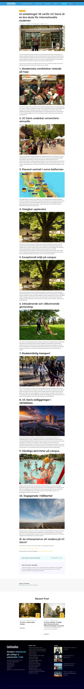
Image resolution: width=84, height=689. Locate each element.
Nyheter (56, 620)
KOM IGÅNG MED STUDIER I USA (14, 660)
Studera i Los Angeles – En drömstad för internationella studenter (69, 673)
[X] (53, 558)
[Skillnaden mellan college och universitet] (58, 650)
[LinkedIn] (55, 558)
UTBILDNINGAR (10, 664)
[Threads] (57, 558)
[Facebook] (51, 558)
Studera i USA (22, 10)
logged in (27, 585)
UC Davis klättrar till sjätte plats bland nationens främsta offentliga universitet (54, 624)
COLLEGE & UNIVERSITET (13, 661)
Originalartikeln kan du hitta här (45, 551)
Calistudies (22, 23)
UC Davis (45, 23)
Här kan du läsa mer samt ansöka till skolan (29, 548)
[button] (70, 3)
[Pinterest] (59, 558)
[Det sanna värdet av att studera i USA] (58, 658)
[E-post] (61, 558)
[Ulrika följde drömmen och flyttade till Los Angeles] (58, 666)
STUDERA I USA (10, 663)
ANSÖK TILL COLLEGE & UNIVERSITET (16, 669)
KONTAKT (9, 668)
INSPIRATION (10, 666)
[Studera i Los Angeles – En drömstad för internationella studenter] (58, 674)
